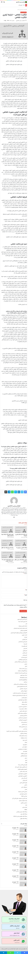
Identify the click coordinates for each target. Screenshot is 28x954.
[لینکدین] (19, 492)
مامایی (25, 785)
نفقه (26, 805)
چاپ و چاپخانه (24, 704)
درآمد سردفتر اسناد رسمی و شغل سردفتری (21, 560)
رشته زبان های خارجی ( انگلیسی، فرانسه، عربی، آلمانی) (17, 731)
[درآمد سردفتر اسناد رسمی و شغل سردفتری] (21, 554)
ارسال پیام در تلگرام (14, 926)
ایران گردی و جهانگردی (23, 659)
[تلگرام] (9, 492)
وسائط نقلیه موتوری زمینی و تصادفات (20, 816)
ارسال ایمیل (16, 933)
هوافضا (25, 809)
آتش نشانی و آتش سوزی (22, 619)
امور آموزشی (24, 639)
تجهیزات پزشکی (24, 691)
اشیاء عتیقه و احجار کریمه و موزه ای (20, 628)
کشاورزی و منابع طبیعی (22, 773)
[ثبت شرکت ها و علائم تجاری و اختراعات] (21, 529)
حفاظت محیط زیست (23, 709)
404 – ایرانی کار (22, 5)
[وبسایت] (14, 517)
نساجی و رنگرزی (24, 803)
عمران (26, 758)
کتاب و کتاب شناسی (23, 771)
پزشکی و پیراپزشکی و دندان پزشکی (20, 684)
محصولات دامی (24, 787)
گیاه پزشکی (25, 780)
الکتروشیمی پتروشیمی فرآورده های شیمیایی (19, 632)
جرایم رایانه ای (24, 697)
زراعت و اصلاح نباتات (23, 735)
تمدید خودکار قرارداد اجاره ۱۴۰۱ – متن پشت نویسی (7, 560)
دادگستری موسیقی (23, 715)
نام (26, 590)
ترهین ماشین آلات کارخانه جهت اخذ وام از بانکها (7, 535)
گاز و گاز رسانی (24, 778)
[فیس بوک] (25, 492)
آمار (26, 624)
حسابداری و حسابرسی (23, 706)
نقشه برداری (24, 807)
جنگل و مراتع (24, 702)
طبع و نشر (25, 751)
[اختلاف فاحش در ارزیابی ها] (21, 542)
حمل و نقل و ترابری (23, 711)
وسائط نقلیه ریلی (24, 814)
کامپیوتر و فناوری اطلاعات (22, 769)
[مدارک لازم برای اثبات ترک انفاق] (7, 542)
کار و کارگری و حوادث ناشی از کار (21, 767)
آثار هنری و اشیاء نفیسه (22, 621)
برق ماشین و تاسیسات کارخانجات (21, 673)
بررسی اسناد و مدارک (23, 668)
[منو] (1, 2)
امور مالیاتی (25, 653)
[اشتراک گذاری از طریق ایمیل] (5, 492)
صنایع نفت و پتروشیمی (22, 749)
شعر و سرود (25, 740)
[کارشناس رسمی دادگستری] (21, 2)
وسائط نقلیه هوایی (23, 818)
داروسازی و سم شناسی (23, 718)
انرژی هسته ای (24, 657)
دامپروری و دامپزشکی (23, 720)
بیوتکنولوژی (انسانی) (23, 679)
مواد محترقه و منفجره (23, 800)
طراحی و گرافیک (24, 753)
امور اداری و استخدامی (23, 641)
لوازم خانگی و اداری (23, 782)
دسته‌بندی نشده (20, 9)
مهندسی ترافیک (24, 796)
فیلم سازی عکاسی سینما (22, 765)
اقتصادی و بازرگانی (23, 630)
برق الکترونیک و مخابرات (22, 671)
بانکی (26, 666)
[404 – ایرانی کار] (23, 829)
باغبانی (26, 664)
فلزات (26, 762)
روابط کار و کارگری (23, 733)
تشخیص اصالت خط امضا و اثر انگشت (20, 693)
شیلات (26, 742)
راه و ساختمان (24, 724)
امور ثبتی (25, 648)
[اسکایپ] (15, 492)
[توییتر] (22, 492)
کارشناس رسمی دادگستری (20, 20)
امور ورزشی (25, 655)
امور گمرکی (25, 650)
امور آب (25, 637)
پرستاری (25, 682)
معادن (26, 789)
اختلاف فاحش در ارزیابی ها (22, 547)
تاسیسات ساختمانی (23, 688)
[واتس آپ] (12, 492)
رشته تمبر (25, 729)
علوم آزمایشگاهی (24, 756)
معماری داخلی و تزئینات (22, 791)
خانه (25, 9)
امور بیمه (25, 644)
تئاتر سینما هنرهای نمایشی (22, 686)
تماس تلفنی (16, 940)
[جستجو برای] (4, 2)
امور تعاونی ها (24, 646)
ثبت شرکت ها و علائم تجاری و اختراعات (21, 535)
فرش (26, 760)
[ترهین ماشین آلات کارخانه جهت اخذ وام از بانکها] (7, 529)
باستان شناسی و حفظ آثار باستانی (21, 662)
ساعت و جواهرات (24, 738)
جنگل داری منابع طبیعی (22, 700)
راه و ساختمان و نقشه (23, 726)
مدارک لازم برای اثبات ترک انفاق (7, 547)
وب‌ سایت (25, 600)
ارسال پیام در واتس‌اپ (14, 919)
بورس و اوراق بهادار (23, 677)
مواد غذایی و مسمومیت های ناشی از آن (19, 798)
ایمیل (25, 595)
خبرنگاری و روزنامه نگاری (22, 713)
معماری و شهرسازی (23, 794)
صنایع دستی (24, 747)
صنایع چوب (25, 744)
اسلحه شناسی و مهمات (23, 626)
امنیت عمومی (24, 635)
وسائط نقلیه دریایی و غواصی (21, 812)
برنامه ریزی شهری (23, 675)
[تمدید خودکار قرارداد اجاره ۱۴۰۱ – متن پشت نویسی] (7, 554)
